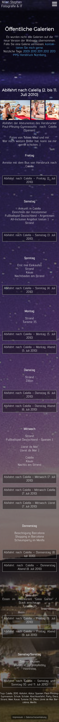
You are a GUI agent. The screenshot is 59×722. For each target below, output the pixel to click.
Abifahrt (23, 693)
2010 (34, 51)
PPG (16, 55)
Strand (3, 699)
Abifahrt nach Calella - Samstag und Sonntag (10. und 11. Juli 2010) (29, 682)
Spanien (39, 693)
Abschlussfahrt (37, 696)
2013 (53, 51)
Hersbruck (26, 55)
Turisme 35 (26, 699)
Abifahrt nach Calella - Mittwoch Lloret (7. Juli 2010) (29, 504)
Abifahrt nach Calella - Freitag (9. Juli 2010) (29, 620)
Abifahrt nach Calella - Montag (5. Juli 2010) (29, 335)
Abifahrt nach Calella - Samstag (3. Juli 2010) (29, 236)
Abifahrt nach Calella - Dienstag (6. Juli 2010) (29, 394)
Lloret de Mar (46, 699)
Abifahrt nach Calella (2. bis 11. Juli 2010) (29, 92)
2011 (39, 51)
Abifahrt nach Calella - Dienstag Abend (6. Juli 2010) (29, 407)
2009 (26, 51)
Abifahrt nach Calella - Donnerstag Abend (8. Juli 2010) (29, 567)
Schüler (25, 696)
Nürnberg (40, 55)
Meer (10, 699)
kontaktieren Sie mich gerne (35, 45)
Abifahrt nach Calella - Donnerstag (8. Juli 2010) (29, 554)
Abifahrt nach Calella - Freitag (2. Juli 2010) (29, 180)
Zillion (36, 699)
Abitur (31, 693)
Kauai (17, 699)
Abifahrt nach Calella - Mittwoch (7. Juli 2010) (29, 478)
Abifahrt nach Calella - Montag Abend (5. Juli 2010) (29, 348)
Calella (9, 693)
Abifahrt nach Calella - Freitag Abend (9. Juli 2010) (29, 633)
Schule (17, 696)
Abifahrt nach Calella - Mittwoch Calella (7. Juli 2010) (29, 491)
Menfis (33, 702)
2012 (46, 51)
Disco (55, 696)
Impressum (18, 717)
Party (48, 696)
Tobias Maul (30, 137)
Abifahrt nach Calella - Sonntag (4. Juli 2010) (29, 290)
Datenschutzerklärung (36, 717)
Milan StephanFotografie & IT (11, 4)
